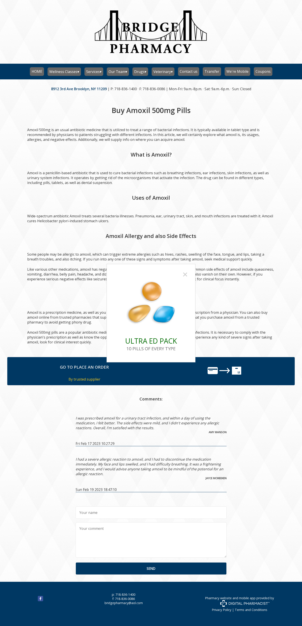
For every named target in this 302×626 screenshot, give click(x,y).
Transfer (212, 71)
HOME (37, 71)
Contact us (188, 71)
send (151, 568)
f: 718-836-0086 (123, 599)
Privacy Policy (221, 610)
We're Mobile (237, 71)
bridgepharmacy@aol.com (124, 603)
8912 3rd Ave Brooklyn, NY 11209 (79, 88)
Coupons (263, 71)
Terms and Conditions (251, 610)
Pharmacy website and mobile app (230, 598)
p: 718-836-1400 (123, 594)
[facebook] (35, 600)
